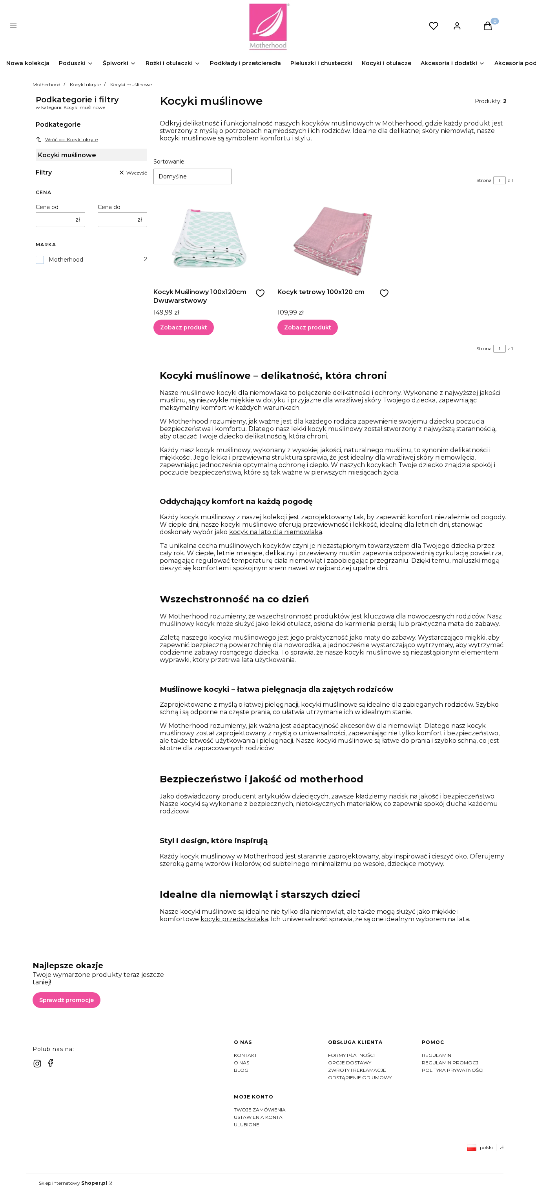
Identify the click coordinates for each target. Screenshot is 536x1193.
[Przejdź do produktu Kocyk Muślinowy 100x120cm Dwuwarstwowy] (209, 239)
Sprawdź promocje (66, 1000)
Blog (241, 1070)
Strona (484, 180)
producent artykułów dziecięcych (275, 796)
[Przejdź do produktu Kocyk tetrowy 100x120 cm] (333, 239)
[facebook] (50, 1063)
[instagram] (37, 1063)
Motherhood (46, 84)
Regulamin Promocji (450, 1063)
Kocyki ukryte (85, 84)
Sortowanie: (169, 161)
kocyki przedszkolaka (234, 919)
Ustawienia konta (258, 1117)
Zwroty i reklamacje (357, 1070)
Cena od (47, 207)
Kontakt (245, 1055)
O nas (241, 1063)
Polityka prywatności (452, 1070)
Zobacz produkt (183, 327)
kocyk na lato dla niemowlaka (275, 532)
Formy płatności (351, 1055)
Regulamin (436, 1055)
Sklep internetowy (73, 1183)
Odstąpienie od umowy (360, 1077)
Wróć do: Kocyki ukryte (71, 139)
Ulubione (246, 1125)
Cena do (109, 207)
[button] (138, 26)
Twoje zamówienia (260, 1110)
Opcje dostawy (349, 1063)
